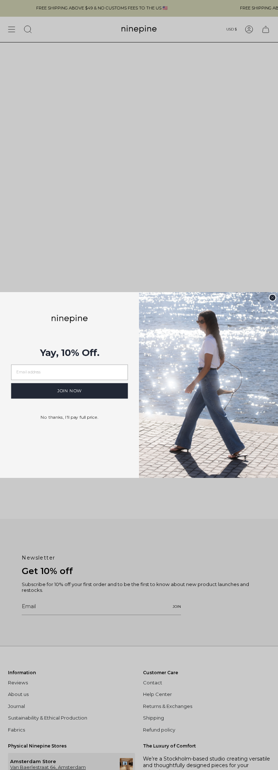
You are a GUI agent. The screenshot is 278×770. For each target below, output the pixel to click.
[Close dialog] (272, 298)
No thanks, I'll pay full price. (69, 417)
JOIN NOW (69, 390)
